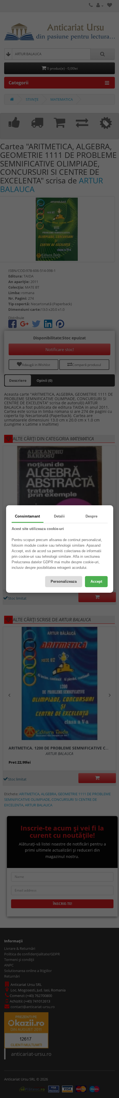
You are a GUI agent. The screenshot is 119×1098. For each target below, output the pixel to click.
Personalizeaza (64, 581)
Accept (96, 581)
